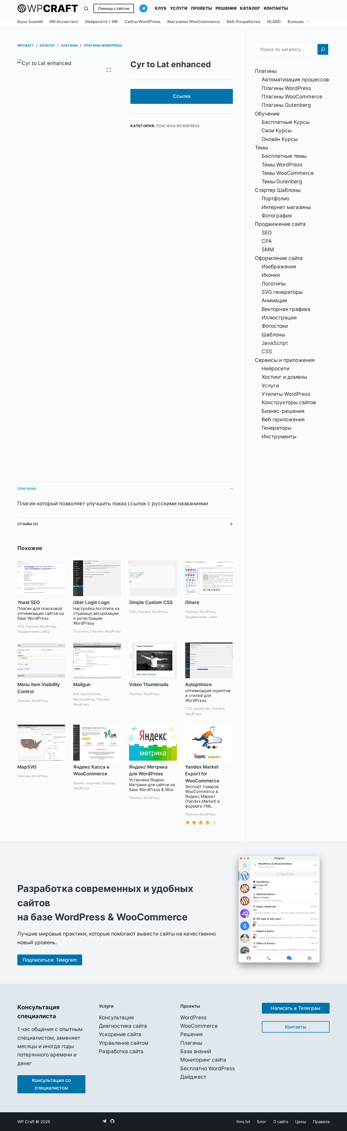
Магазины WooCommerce (193, 21)
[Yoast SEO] (41, 578)
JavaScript (202, 708)
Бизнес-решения (86, 783)
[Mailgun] (97, 660)
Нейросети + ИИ (101, 21)
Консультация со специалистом (51, 1084)
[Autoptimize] (209, 660)
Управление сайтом (123, 1043)
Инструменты (84, 699)
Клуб (160, 8)
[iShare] (209, 578)
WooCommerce (199, 1026)
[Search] (322, 49)
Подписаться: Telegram (50, 960)
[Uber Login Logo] (97, 578)
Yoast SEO (28, 602)
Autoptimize (198, 684)
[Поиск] (86, 9)
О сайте (280, 1121)
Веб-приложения (86, 694)
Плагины (191, 1043)
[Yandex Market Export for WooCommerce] (209, 742)
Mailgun (82, 684)
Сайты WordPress (142, 21)
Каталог (250, 8)
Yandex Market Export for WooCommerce (202, 773)
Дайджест (193, 1077)
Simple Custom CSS (151, 602)
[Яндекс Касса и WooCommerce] (97, 742)
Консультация (116, 1017)
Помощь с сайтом (113, 8)
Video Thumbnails (148, 684)
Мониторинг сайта (203, 1060)
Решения (226, 8)
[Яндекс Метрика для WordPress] (153, 742)
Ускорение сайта (120, 1034)
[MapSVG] (41, 742)
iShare (192, 602)
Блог (261, 1121)
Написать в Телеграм (295, 1008)
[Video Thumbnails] (153, 660)
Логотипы (81, 631)
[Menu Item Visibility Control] (41, 660)
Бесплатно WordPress (207, 1068)
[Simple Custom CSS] (153, 578)
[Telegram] (143, 8)
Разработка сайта (121, 1051)
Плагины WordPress (178, 126)
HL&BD (274, 21)
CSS (132, 612)
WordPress (193, 1017)
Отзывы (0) (27, 524)
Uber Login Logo (91, 602)
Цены (300, 1121)
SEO (20, 626)
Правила (321, 1121)
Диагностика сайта (123, 1026)
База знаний (30, 21)
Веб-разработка (243, 21)
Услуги (178, 8)
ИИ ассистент (64, 21)
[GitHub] (112, 1121)
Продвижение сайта (33, 631)
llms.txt (243, 1121)
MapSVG (27, 767)
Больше (296, 21)
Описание (26, 489)
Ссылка (182, 96)
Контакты (276, 8)
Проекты (201, 8)
